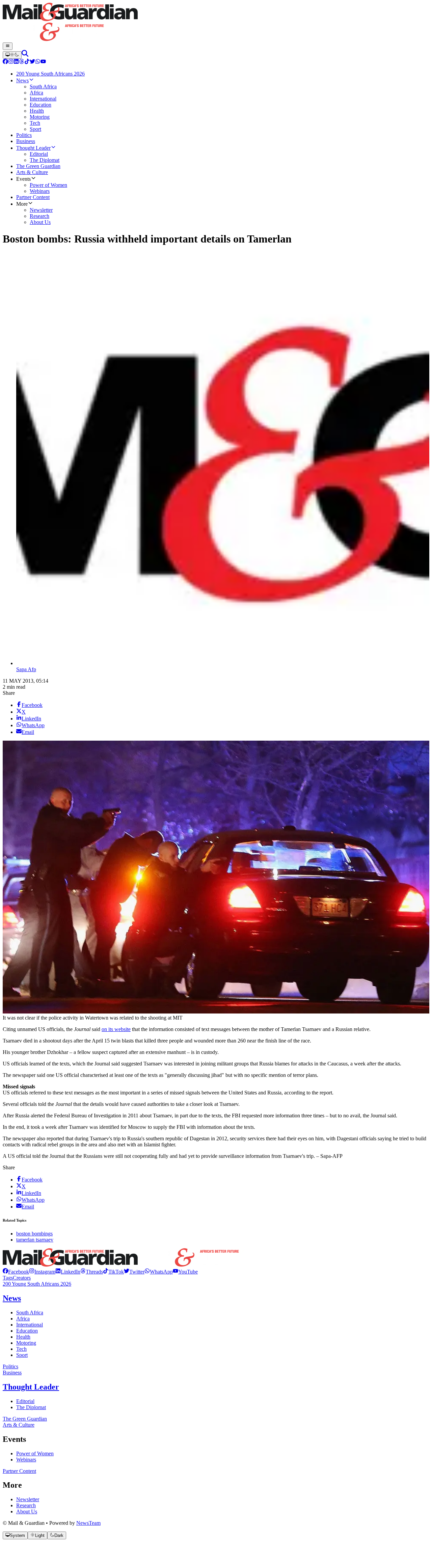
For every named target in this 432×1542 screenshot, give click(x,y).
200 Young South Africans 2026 (37, 1284)
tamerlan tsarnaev (34, 1240)
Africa (23, 1318)
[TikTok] (27, 62)
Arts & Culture (18, 1425)
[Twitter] (32, 62)
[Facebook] (5, 62)
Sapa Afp (26, 669)
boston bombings (34, 1233)
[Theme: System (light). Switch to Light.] (12, 55)
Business (12, 1372)
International (29, 1324)
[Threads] (21, 62)
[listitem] (16, 1272)
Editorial (25, 1401)
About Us (26, 1511)
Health (23, 1337)
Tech (21, 1349)
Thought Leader (31, 1386)
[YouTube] (43, 62)
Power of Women (35, 1453)
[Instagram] (11, 62)
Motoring (26, 1343)
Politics (10, 1366)
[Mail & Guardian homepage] (216, 22)
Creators (22, 1278)
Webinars (26, 1459)
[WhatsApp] (37, 62)
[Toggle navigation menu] (7, 46)
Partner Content (19, 1471)
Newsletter (27, 1499)
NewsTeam (88, 1523)
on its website (116, 1029)
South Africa (29, 1312)
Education (27, 1331)
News (12, 1298)
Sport (22, 1355)
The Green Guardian (25, 1419)
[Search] (25, 55)
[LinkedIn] (16, 62)
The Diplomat (31, 1407)
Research (26, 1505)
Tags (8, 1278)
